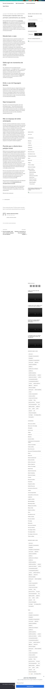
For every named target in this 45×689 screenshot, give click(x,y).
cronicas (30, 383)
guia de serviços (32, 402)
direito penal (31, 389)
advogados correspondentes (34, 360)
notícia (33, 408)
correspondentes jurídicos (33, 381)
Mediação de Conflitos (32, 505)
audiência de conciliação (33, 368)
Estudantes (30, 147)
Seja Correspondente (20, 3)
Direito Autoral (32, 170)
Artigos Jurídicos (31, 169)
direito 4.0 (36, 385)
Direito (29, 453)
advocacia (22, 74)
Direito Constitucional (32, 457)
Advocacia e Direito (31, 423)
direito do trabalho (32, 387)
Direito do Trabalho (32, 180)
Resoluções (30, 523)
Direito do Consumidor (33, 175)
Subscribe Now (30, 686)
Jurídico (29, 490)
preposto (30, 410)
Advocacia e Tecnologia (32, 425)
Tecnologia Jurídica (31, 531)
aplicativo (36, 362)
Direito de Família (32, 172)
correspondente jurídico (33, 379)
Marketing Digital (31, 501)
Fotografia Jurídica (31, 483)
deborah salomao (36, 383)
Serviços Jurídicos (31, 527)
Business (29, 140)
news (30, 408)
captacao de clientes (32, 377)
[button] (30, 678)
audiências (31, 370)
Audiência (30, 145)
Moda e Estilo (30, 507)
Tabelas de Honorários (32, 156)
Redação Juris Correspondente (17, 13)
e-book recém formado (33, 398)
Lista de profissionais (30, 3)
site (34, 410)
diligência (30, 385)
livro (39, 404)
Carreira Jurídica (31, 438)
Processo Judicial (31, 518)
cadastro (39, 374)
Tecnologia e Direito (31, 529)
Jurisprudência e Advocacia (33, 494)
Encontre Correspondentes (8, 3)
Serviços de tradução (32, 525)
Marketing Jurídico (31, 503)
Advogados (7, 199)
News (29, 158)
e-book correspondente (33, 393)
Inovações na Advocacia (32, 488)
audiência (30, 366)
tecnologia (31, 414)
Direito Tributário (32, 182)
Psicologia (30, 520)
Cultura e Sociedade (32, 444)
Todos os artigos (31, 164)
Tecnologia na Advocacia (32, 534)
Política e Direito (31, 516)
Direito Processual (32, 178)
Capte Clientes (6, 6)
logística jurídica (32, 406)
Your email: (30, 16)
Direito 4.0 (30, 160)
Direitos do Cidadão (31, 475)
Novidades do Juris (31, 153)
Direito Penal (31, 177)
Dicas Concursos (31, 151)
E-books (29, 142)
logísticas (38, 406)
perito (37, 408)
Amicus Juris (30, 430)
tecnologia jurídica (37, 414)
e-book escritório (32, 395)
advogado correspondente (34, 356)
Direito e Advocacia (31, 462)
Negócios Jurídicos (31, 510)
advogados (31, 358)
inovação (38, 402)
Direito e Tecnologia (31, 466)
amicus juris (31, 362)
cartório (39, 377)
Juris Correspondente (33, 404)
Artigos (29, 162)
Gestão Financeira (31, 486)
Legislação (30, 496)
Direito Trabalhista (31, 472)
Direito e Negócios (31, 464)
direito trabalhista (38, 389)
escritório (30, 400)
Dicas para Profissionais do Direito (34, 451)
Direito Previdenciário (32, 470)
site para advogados (32, 412)
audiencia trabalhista (32, 364)
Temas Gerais (32, 183)
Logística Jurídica (31, 499)
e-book (30, 391)
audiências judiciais (32, 372)
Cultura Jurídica (31, 446)
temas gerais (31, 416)
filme (35, 400)
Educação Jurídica (31, 479)
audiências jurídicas (32, 374)
